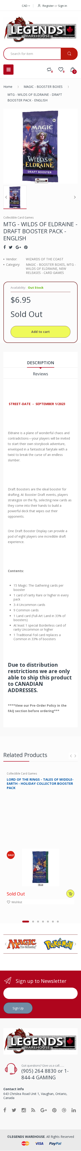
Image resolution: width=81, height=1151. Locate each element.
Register (48, 6)
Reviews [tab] (40, 373)
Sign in (62, 6)
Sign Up (18, 1008)
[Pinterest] (25, 247)
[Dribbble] (64, 1110)
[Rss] (33, 1110)
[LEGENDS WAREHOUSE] (40, 30)
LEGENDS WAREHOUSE (27, 1136)
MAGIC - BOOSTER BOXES (43, 86)
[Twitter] (11, 247)
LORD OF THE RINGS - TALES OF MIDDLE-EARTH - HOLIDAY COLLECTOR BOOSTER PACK (40, 783)
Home (7, 86)
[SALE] (40, 867)
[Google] (18, 247)
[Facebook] (4, 247)
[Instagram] (24, 1110)
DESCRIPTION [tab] (40, 362)
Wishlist (16, 902)
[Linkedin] (74, 1110)
